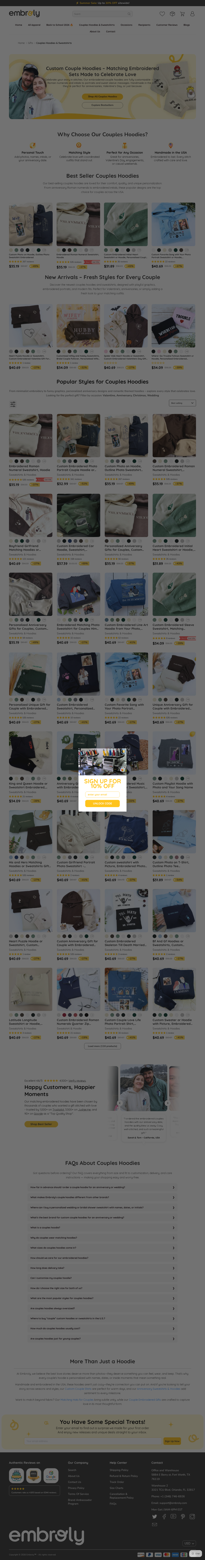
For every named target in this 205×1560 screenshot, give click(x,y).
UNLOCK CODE (102, 803)
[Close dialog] (123, 751)
